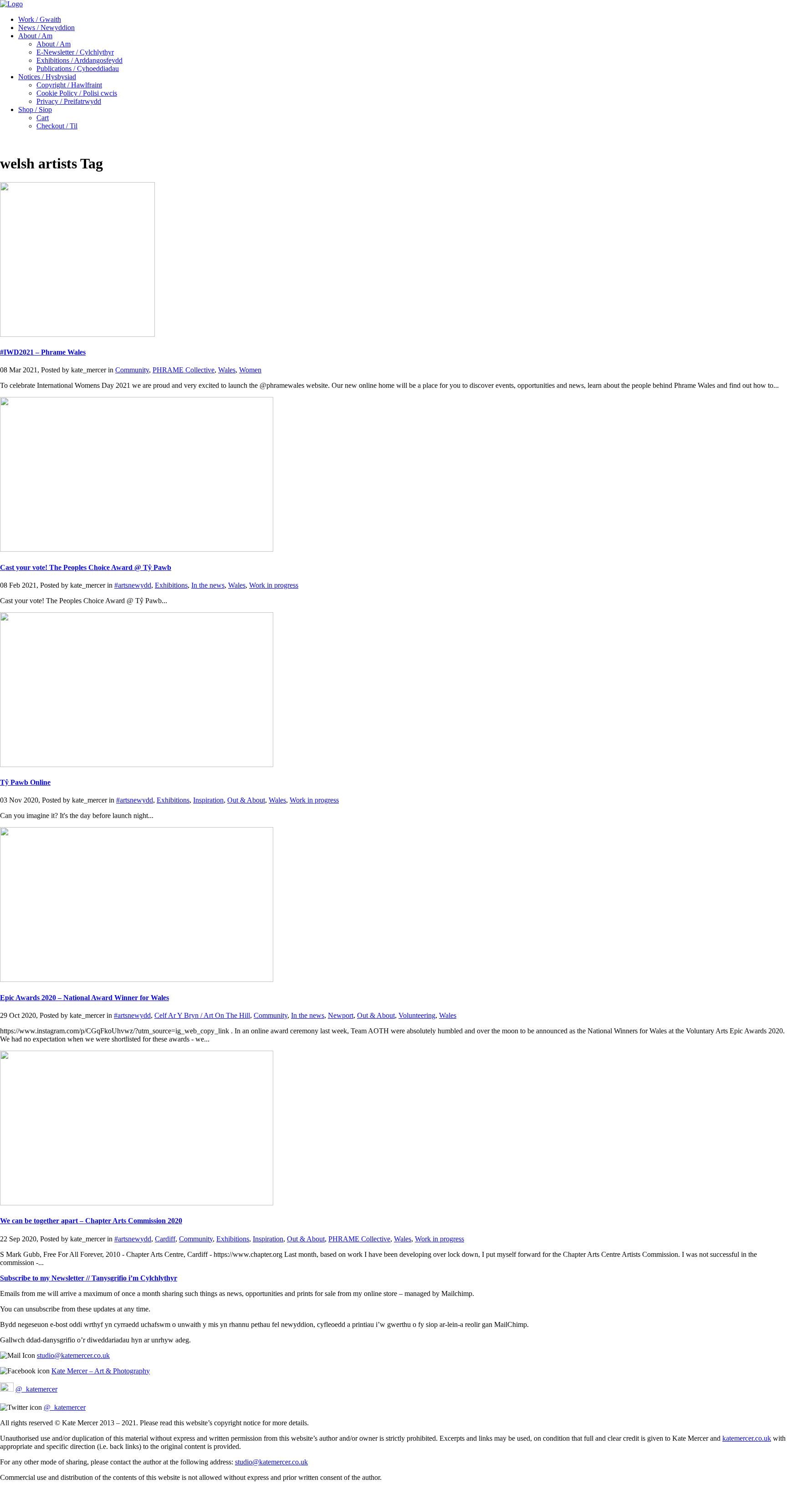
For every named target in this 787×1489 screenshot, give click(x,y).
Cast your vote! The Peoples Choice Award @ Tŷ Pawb (85, 567)
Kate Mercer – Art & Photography (100, 1371)
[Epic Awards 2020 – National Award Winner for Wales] (136, 979)
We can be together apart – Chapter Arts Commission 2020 (91, 1221)
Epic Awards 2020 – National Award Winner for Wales (84, 997)
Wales (226, 370)
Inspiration (208, 800)
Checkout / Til (56, 126)
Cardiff (165, 1239)
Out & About (246, 800)
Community (132, 370)
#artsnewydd (132, 585)
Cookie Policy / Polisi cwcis (76, 93)
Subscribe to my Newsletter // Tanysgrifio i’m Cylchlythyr (88, 1278)
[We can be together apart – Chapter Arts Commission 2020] (136, 1203)
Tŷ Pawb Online (25, 782)
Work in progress (273, 585)
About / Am (35, 36)
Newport (340, 1015)
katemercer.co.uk (746, 1438)
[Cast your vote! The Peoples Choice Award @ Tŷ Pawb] (136, 549)
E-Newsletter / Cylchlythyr (75, 52)
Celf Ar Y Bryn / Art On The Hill (202, 1015)
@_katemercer (36, 1389)
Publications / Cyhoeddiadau (77, 68)
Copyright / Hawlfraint (69, 85)
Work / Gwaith (39, 19)
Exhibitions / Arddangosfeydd (79, 60)
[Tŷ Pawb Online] (136, 764)
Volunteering (417, 1015)
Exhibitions (171, 585)
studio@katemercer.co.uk (73, 1355)
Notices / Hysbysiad (47, 77)
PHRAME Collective (184, 370)
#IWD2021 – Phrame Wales (43, 352)
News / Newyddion (46, 27)
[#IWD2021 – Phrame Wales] (77, 334)
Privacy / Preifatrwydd (68, 101)
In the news (208, 585)
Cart (42, 118)
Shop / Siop (35, 109)
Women (250, 370)
